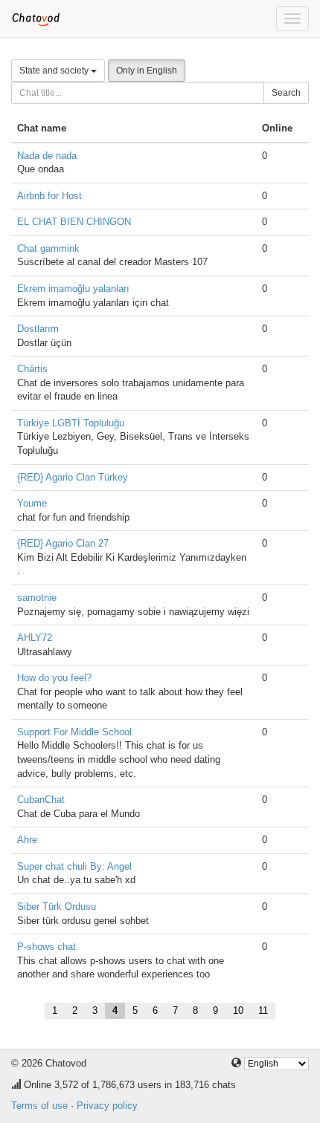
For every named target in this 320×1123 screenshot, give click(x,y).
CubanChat (41, 799)
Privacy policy (107, 1105)
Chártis (32, 368)
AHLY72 (34, 637)
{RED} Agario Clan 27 (63, 543)
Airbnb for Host (49, 195)
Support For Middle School (74, 732)
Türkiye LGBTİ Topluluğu (70, 423)
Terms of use (39, 1105)
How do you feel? (54, 677)
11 (263, 1010)
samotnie (37, 597)
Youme (32, 503)
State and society (55, 70)
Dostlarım (38, 328)
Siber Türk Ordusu (56, 906)
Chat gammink (48, 248)
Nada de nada (47, 155)
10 (238, 1010)
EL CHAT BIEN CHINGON (74, 221)
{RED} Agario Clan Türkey (72, 477)
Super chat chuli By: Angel (74, 866)
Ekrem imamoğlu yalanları (73, 288)
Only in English (146, 70)
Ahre (27, 839)
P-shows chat (46, 946)
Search (286, 93)
